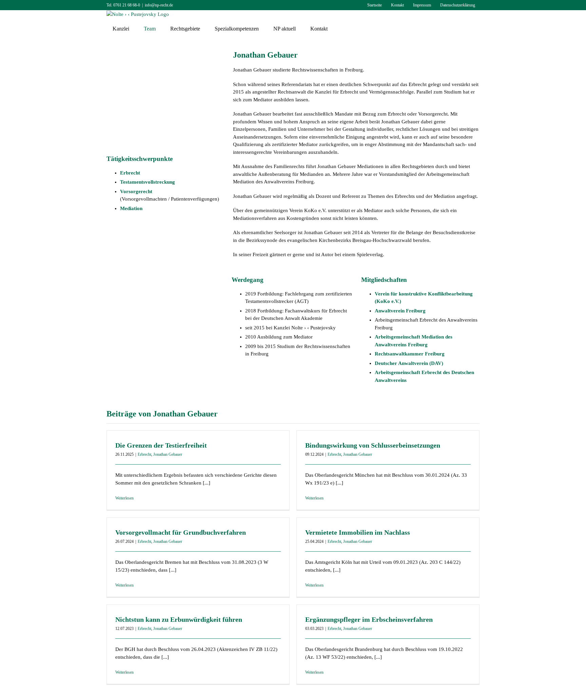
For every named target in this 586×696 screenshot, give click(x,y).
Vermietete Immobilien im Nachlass (357, 532)
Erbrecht (130, 173)
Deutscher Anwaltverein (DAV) (409, 363)
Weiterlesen (124, 498)
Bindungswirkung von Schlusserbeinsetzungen (372, 445)
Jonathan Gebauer (167, 454)
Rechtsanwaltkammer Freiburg (410, 353)
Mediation (131, 208)
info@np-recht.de (159, 5)
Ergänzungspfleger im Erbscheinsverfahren (369, 619)
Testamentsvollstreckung (147, 182)
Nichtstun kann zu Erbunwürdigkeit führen (178, 619)
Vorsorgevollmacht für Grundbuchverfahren (180, 532)
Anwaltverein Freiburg (400, 310)
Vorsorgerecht (136, 191)
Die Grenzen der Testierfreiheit (161, 445)
